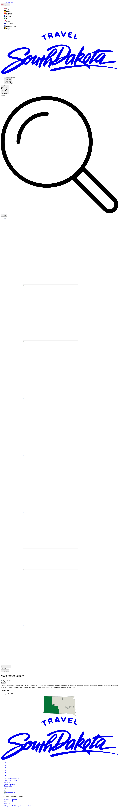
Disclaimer (7, 802)
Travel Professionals (9, 784)
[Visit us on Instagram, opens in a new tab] (5, 766)
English (5, 5)
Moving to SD (8, 786)
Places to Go (8, 81)
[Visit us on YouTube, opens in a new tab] (5, 776)
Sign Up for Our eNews (10, 780)
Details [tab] (3, 682)
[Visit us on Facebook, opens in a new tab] (5, 763)
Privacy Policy (8, 803)
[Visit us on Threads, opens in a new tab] (5, 771)
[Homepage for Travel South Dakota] (59, 74)
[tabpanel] (59, 686)
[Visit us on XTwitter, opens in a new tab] (5, 773)
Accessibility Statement (10, 799)
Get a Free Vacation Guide (11, 778)
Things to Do (8, 79)
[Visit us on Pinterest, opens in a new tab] (5, 768)
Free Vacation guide (8, 2)
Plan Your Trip (8, 83)
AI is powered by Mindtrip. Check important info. (18, 806)
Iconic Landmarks (9, 77)
